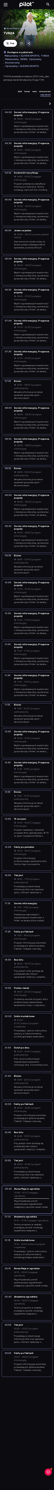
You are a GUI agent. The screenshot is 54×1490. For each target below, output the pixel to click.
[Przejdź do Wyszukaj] (48, 4)
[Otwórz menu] (5, 4)
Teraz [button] (27, 91)
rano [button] (34, 91)
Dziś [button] (20, 91)
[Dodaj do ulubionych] (21, 43)
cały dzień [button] (45, 95)
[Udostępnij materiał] (29, 43)
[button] (50, 103)
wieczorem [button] (45, 91)
